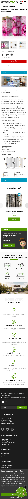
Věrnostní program (6, 467)
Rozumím (14, 494)
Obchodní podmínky (6, 465)
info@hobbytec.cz (6, 420)
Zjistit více (8, 245)
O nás (2, 457)
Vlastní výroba (5, 453)
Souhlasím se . (15, 397)
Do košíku (14, 61)
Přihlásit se (22, 407)
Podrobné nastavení (14, 497)
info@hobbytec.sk (6, 441)
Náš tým (3, 455)
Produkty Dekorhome (9, 6)
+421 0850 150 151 (6, 439)
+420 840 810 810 (6, 418)
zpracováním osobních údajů (19, 397)
